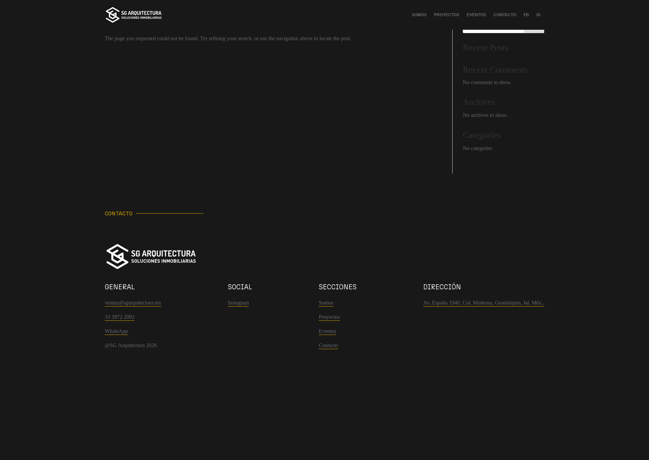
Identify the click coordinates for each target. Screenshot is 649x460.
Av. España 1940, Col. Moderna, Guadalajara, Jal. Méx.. (483, 303)
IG (538, 15)
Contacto (505, 15)
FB (526, 15)
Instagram (238, 303)
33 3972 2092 (120, 317)
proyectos (446, 15)
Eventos (476, 15)
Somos (419, 15)
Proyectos (329, 317)
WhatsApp (116, 331)
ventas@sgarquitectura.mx (133, 303)
